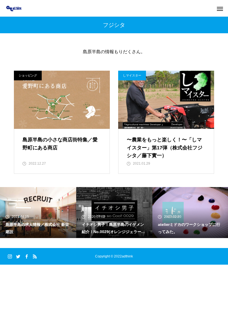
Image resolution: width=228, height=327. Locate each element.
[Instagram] (10, 256)
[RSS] (35, 256)
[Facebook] (26, 256)
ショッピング (28, 75)
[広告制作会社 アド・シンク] (14, 8)
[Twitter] (18, 256)
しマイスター (132, 75)
